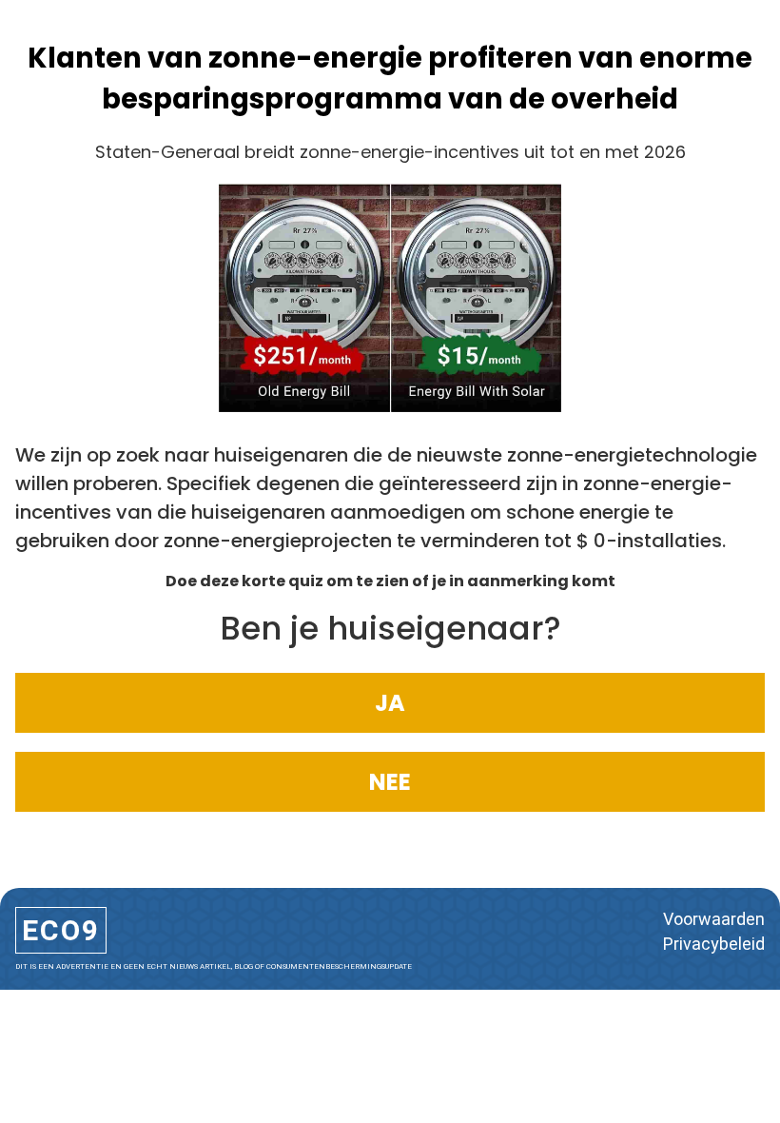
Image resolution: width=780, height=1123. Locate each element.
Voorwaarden (714, 919)
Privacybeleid (714, 944)
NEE (390, 782)
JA (390, 703)
